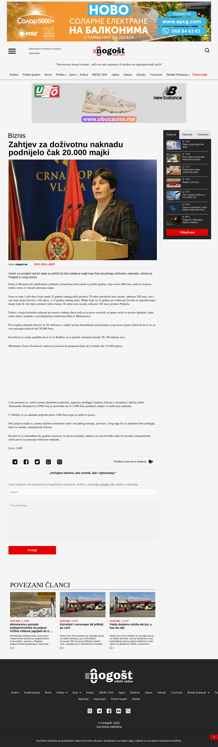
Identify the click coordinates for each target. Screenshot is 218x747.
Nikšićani (135, 692)
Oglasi (115, 74)
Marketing (83, 699)
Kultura (84, 74)
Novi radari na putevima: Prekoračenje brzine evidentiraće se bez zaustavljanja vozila (193, 158)
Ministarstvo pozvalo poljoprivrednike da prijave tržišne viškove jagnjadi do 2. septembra (30, 629)
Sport (72, 74)
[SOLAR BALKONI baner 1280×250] (109, 21)
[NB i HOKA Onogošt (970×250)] (109, 103)
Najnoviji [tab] (171, 134)
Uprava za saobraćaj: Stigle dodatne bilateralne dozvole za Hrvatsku (194, 208)
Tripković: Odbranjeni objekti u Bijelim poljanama (192, 221)
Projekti (136, 699)
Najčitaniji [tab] (187, 134)
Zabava (127, 74)
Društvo (14, 74)
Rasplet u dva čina (190, 182)
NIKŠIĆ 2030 (99, 74)
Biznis (48, 74)
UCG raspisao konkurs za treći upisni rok (193, 196)
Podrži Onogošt (119, 699)
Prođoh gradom (31, 74)
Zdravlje (141, 74)
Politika (60, 74)
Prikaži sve (187, 232)
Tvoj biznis (156, 74)
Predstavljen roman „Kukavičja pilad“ (191, 170)
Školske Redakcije (177, 74)
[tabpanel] (187, 189)
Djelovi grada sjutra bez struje (193, 145)
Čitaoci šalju (199, 74)
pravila (104, 484)
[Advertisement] (82, 375)
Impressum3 (100, 699)
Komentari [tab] (203, 134)
